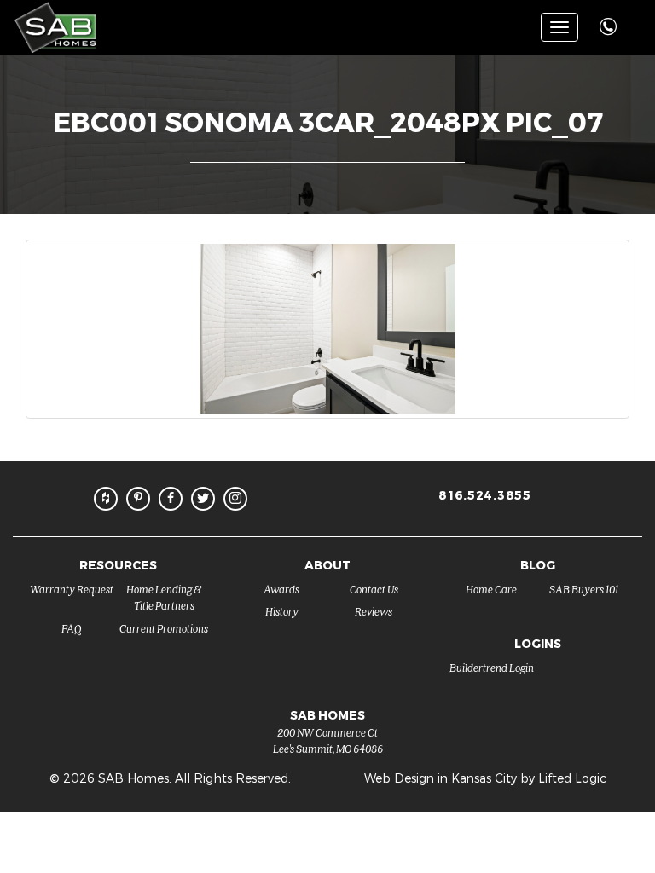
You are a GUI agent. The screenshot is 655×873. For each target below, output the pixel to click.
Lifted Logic (572, 778)
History (282, 611)
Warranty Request (71, 588)
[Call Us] (610, 17)
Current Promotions (163, 628)
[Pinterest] (138, 499)
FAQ (71, 628)
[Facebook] (171, 499)
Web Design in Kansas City (440, 778)
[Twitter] (203, 499)
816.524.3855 (484, 495)
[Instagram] (235, 499)
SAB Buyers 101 (583, 588)
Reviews (373, 611)
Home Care (491, 588)
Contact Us (374, 588)
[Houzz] (106, 499)
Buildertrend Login (491, 667)
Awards (281, 588)
